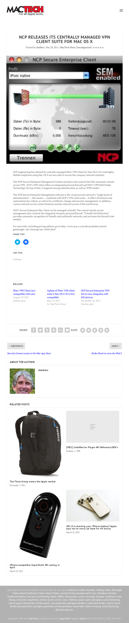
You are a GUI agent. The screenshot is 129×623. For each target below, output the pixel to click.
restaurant (21, 599)
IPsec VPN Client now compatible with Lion (24, 292)
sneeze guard (15, 603)
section (43, 599)
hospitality (33, 599)
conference (110, 596)
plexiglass (97, 599)
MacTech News (67, 47)
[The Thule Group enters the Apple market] (36, 444)
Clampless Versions (106, 593)
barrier (51, 599)
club (119, 596)
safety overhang (93, 606)
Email (82, 618)
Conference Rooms (16, 596)
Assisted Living (67, 593)
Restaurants (71, 596)
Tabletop (72, 599)
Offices (60, 596)
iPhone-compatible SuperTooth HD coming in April (35, 566)
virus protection (59, 603)
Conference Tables (76, 589)
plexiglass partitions (44, 606)
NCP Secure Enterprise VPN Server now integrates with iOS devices (95, 294)
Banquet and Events (86, 593)
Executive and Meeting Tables (41, 596)
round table (78, 606)
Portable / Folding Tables (99, 589)
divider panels (43, 603)
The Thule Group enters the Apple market (33, 481)
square (81, 599)
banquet (100, 596)
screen (58, 599)
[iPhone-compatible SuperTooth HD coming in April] (36, 525)
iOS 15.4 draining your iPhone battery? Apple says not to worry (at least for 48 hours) (91, 527)
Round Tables (52, 593)
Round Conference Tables (32, 593)
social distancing (111, 599)
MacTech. (33, 618)
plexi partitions (25, 606)
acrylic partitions (63, 606)
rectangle (90, 596)
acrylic (81, 596)
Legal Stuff (64, 618)
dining (12, 599)
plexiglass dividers (77, 603)
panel (88, 599)
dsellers (40, 47)
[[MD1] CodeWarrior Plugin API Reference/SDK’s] (92, 427)
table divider (29, 603)
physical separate (64, 609)
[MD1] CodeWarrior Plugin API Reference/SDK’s (92, 447)
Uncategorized (83, 47)
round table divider (96, 603)
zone (65, 599)
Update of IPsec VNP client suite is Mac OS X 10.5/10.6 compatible (61, 294)
